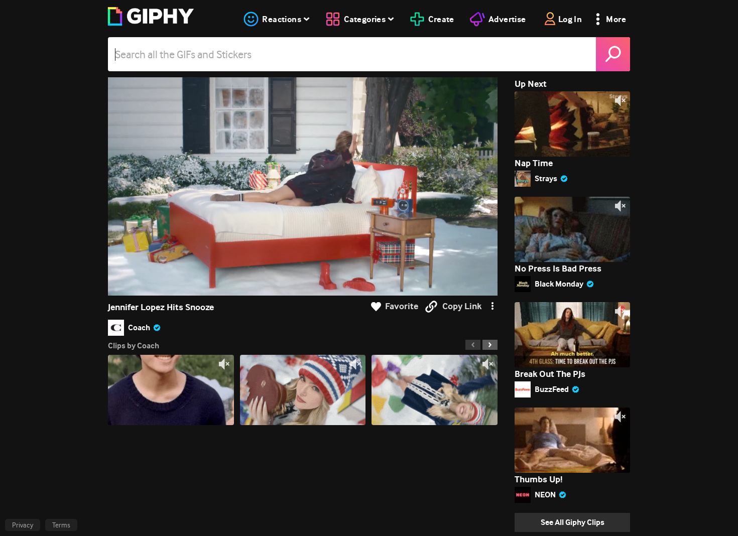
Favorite (401, 306)
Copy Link (461, 306)
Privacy (22, 525)
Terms (61, 525)
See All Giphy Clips (572, 522)
